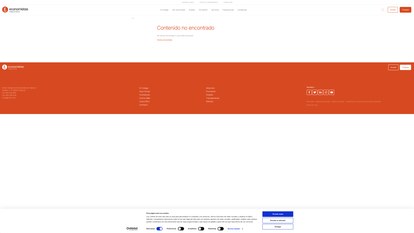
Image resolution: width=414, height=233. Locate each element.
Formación (203, 10)
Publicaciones (228, 10)
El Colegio (164, 10)
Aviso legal (310, 101)
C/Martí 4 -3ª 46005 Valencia (14, 90)
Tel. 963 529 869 (9, 93)
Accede (393, 10)
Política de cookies (337, 101)
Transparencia (212, 98)
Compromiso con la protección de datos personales (363, 101)
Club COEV (144, 101)
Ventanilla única (188, 2)
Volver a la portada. (164, 40)
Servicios (215, 10)
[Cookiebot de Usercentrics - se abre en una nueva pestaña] (132, 228)
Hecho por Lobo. (312, 105)
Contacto (143, 105)
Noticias (209, 101)
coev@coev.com (9, 98)
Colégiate (405, 10)
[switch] (181, 228)
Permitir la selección (277, 220)
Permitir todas (278, 214)
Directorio (210, 88)
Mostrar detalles (234, 229)
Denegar (278, 227)
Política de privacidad (322, 101)
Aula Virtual (144, 91)
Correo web (227, 2)
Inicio (133, 18)
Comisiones (242, 10)
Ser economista (178, 10)
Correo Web (144, 98)
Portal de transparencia (209, 2)
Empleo (192, 10)
